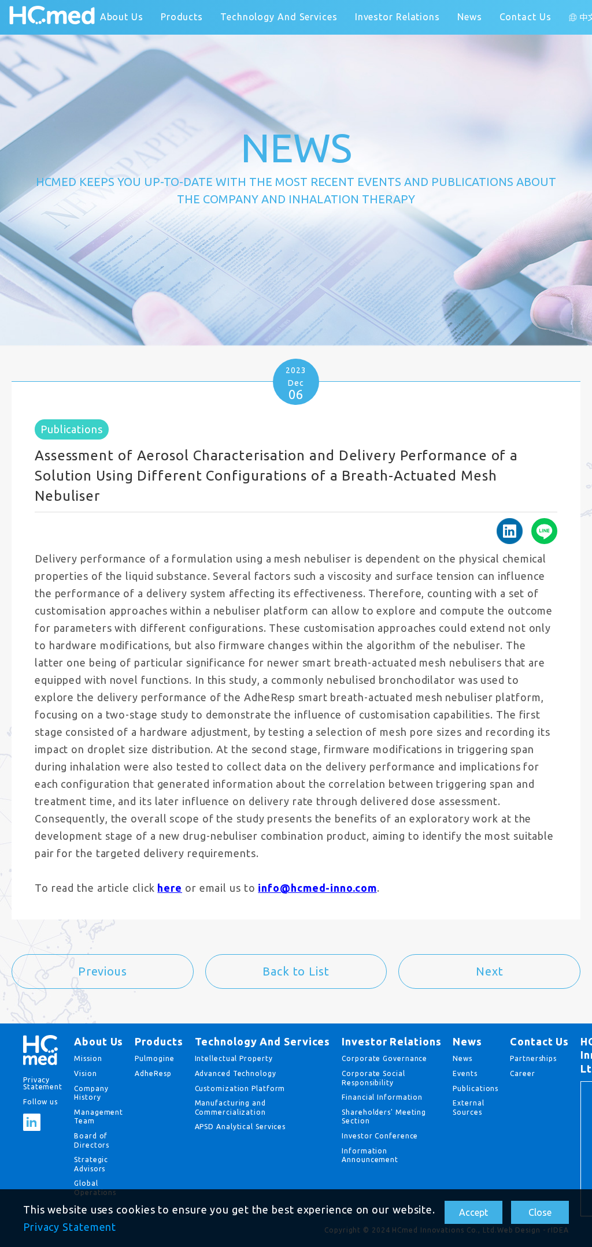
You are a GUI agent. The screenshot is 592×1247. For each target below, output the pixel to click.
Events (465, 1073)
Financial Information (382, 1097)
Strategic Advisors (91, 1164)
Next (490, 971)
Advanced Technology (235, 1073)
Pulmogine (154, 1058)
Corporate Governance (384, 1058)
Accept (473, 1212)
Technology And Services (279, 17)
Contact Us (526, 17)
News (469, 17)
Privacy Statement (69, 1227)
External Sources (468, 1107)
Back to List (296, 971)
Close (540, 1212)
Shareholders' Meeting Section (384, 1116)
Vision (85, 1073)
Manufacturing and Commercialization (230, 1107)
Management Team (98, 1116)
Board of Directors (91, 1140)
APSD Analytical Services (240, 1126)
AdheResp (153, 1073)
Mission (88, 1058)
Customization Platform (240, 1088)
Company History (91, 1093)
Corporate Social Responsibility (373, 1078)
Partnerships (533, 1058)
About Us (121, 17)
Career (522, 1073)
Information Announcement (370, 1155)
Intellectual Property (234, 1058)
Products (182, 17)
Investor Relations (397, 17)
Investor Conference (380, 1136)
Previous (102, 971)
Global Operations (95, 1187)
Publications (475, 1088)
